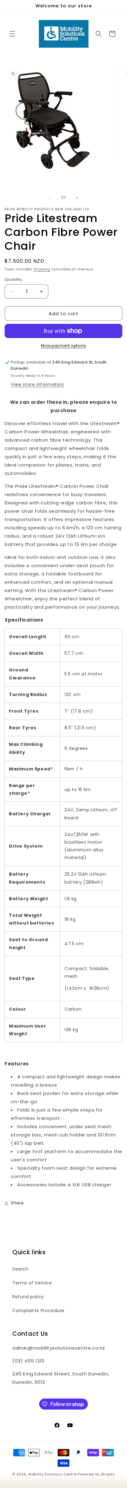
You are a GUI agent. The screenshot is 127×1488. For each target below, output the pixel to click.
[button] (12, 34)
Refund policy (28, 1297)
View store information (37, 384)
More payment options (63, 345)
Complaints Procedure (38, 1310)
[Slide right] (77, 198)
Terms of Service (32, 1283)
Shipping (42, 269)
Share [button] (17, 1203)
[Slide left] (50, 198)
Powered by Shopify (96, 1474)
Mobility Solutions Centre (52, 1474)
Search (20, 1269)
